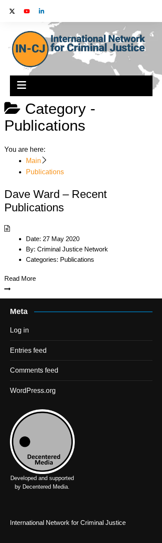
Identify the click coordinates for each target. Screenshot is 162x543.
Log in (19, 330)
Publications (77, 259)
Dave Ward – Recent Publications (55, 201)
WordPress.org (33, 390)
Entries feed (28, 350)
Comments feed (34, 370)
